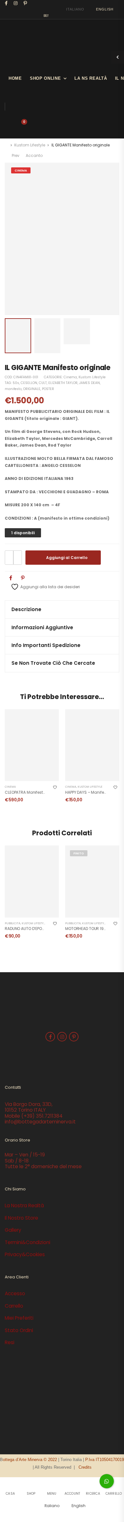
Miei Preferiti (19, 1318)
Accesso (15, 1293)
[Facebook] (10, 578)
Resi (9, 1342)
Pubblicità (12, 923)
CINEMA (21, 170)
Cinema (70, 377)
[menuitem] (72, 9)
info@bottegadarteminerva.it (40, 1121)
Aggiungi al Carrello (66, 557)
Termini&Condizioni (27, 1242)
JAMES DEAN (89, 382)
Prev (14, 155)
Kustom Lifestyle (29, 145)
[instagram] (16, 3)
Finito (78, 853)
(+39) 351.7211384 (42, 1116)
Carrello (14, 1306)
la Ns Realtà (90, 78)
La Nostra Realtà (24, 1205)
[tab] (62, 609)
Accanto (35, 155)
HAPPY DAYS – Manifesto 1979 (92, 792)
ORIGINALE (31, 389)
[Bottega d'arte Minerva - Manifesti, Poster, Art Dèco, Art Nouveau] (38, 43)
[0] (19, 124)
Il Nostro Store (21, 1218)
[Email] (35, 578)
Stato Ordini (19, 1330)
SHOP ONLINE (45, 78)
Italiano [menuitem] (75, 9)
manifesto (13, 389)
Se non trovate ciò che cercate (53, 663)
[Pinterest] (22, 578)
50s (16, 382)
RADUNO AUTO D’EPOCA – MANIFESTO (38, 928)
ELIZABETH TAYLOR (63, 382)
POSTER (48, 389)
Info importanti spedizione (45, 645)
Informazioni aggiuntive (42, 627)
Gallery (13, 1230)
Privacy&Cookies (25, 1254)
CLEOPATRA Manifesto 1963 (30, 792)
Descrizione (26, 609)
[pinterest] (25, 3)
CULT (43, 382)
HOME (15, 78)
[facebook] (6, 3)
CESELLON (29, 382)
